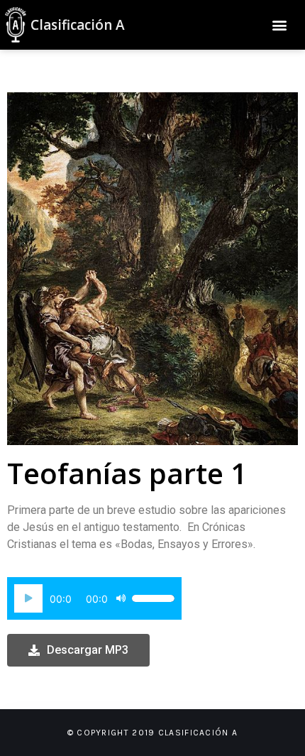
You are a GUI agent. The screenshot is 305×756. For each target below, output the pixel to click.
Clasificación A (77, 25)
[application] (94, 598)
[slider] (153, 598)
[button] (279, 25)
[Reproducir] (28, 598)
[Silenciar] (120, 598)
